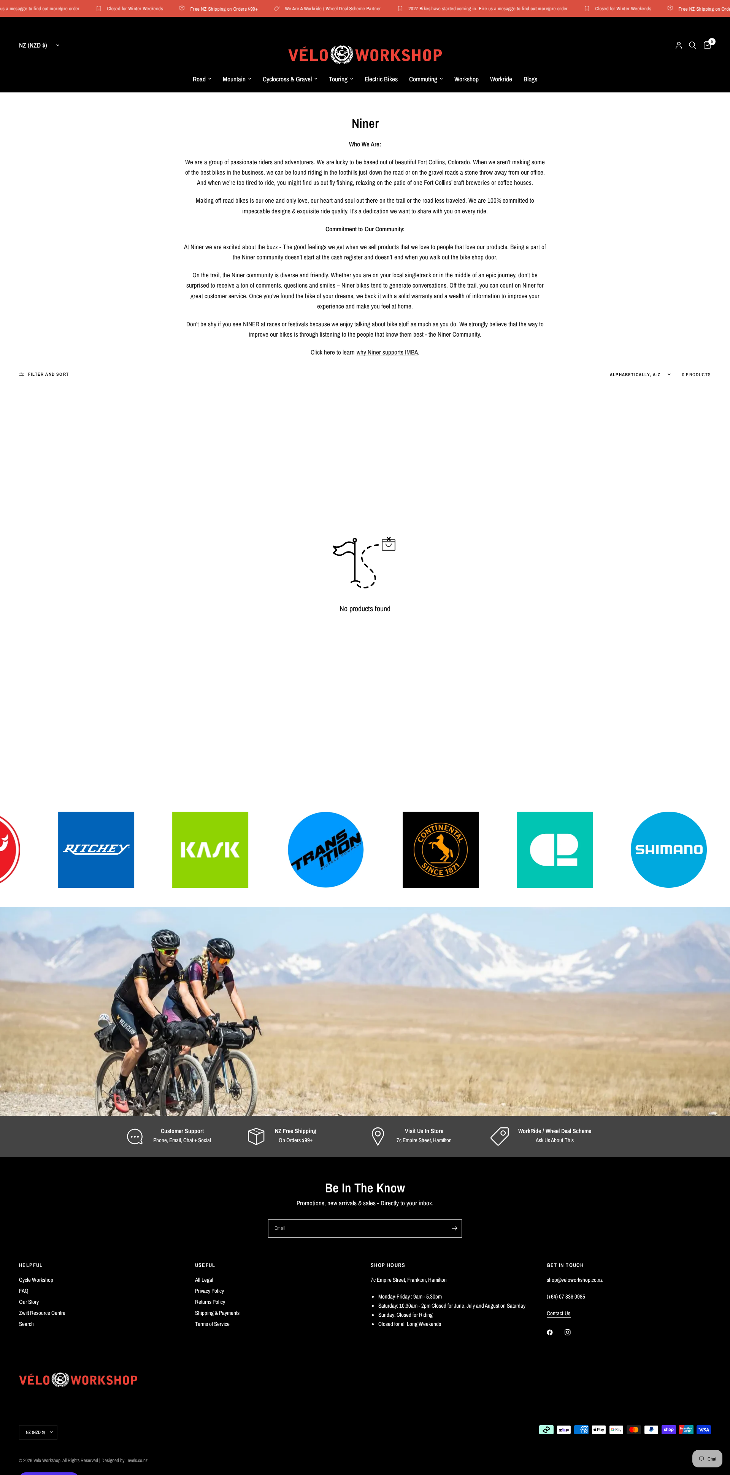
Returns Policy (210, 1302)
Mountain (234, 79)
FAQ (24, 1291)
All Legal (204, 1280)
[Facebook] (555, 1332)
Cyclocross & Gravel (287, 79)
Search (26, 1324)
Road (199, 79)
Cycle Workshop (36, 1280)
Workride (501, 79)
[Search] (692, 45)
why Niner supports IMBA (387, 352)
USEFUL (205, 1265)
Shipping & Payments (217, 1313)
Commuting (423, 79)
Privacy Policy (209, 1291)
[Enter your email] (454, 1228)
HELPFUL (31, 1265)
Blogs (530, 79)
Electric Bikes (381, 79)
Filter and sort (48, 374)
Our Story (29, 1302)
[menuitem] (202, 79)
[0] (705, 45)
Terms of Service (212, 1324)
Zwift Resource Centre (42, 1313)
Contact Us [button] (559, 1313)
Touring (338, 79)
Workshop (466, 79)
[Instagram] (573, 1332)
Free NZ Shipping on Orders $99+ (200, 8)
